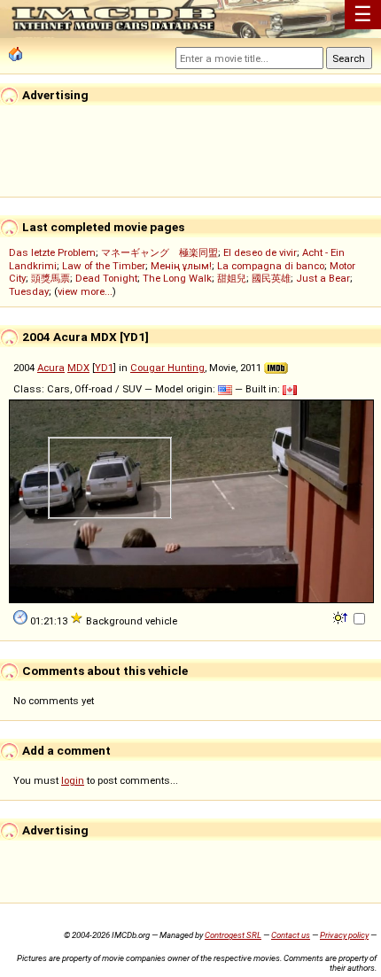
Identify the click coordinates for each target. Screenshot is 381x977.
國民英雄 (271, 278)
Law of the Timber (103, 266)
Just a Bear (323, 278)
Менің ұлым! (181, 266)
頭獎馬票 (50, 278)
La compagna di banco (270, 266)
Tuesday (29, 291)
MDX (78, 367)
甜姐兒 (231, 278)
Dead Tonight (106, 278)
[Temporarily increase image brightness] (341, 616)
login (72, 780)
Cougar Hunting (167, 367)
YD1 (104, 367)
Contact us (290, 935)
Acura (51, 367)
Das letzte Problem (52, 252)
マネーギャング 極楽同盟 (159, 252)
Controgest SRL (233, 935)
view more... (85, 291)
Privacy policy (344, 935)
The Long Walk (177, 278)
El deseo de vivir (260, 252)
